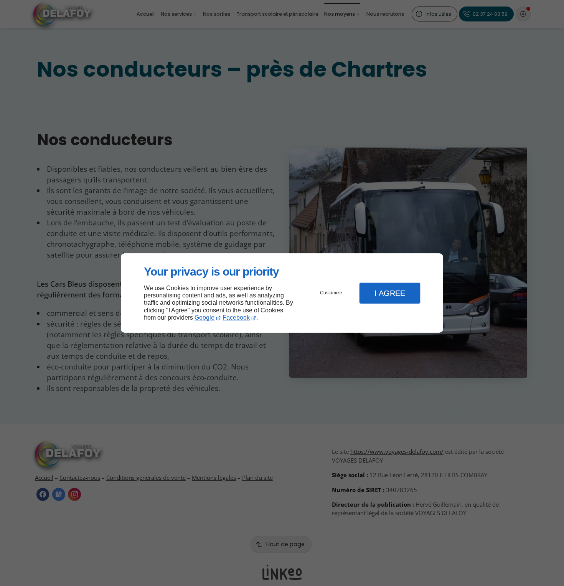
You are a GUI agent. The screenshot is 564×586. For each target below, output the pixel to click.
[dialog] (282, 293)
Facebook (236, 317)
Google (204, 317)
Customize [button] (331, 292)
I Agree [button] (389, 293)
